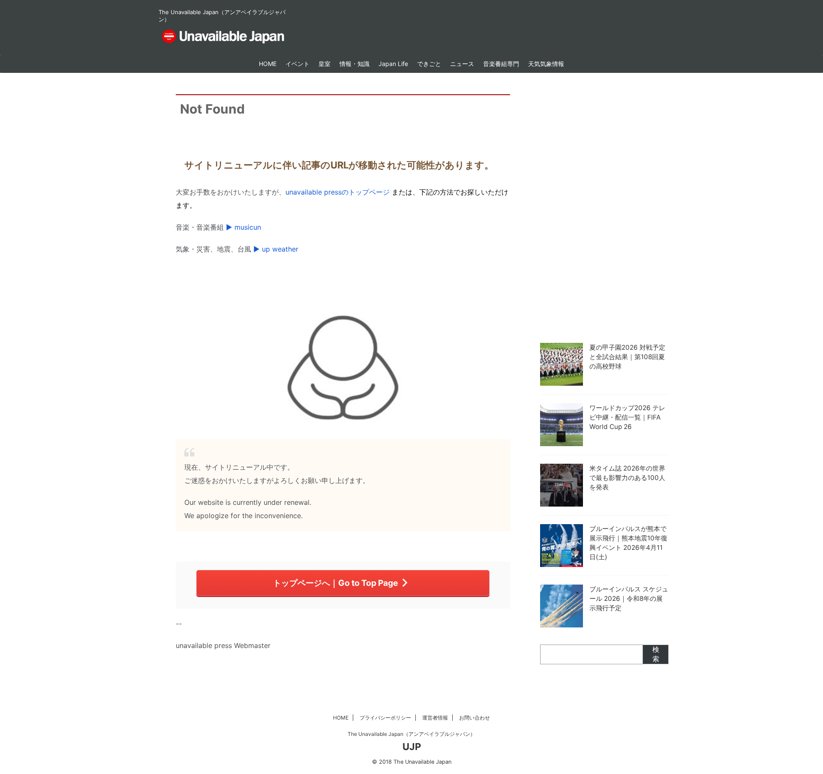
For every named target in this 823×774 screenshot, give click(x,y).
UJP (411, 746)
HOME (267, 63)
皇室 (324, 63)
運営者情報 (435, 717)
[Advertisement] (604, 205)
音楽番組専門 (501, 63)
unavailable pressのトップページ (337, 192)
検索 (655, 654)
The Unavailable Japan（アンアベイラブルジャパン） (411, 734)
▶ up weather (275, 249)
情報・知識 (354, 63)
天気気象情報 (546, 63)
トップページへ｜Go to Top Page (335, 583)
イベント (297, 63)
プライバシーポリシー (385, 717)
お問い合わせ (474, 717)
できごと (429, 63)
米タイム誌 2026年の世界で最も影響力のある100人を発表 (627, 477)
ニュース (462, 63)
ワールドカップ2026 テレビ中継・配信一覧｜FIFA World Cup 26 (627, 417)
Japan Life (393, 63)
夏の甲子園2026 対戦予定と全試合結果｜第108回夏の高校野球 (627, 356)
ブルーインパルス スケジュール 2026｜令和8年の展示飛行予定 (628, 598)
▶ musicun (243, 227)
